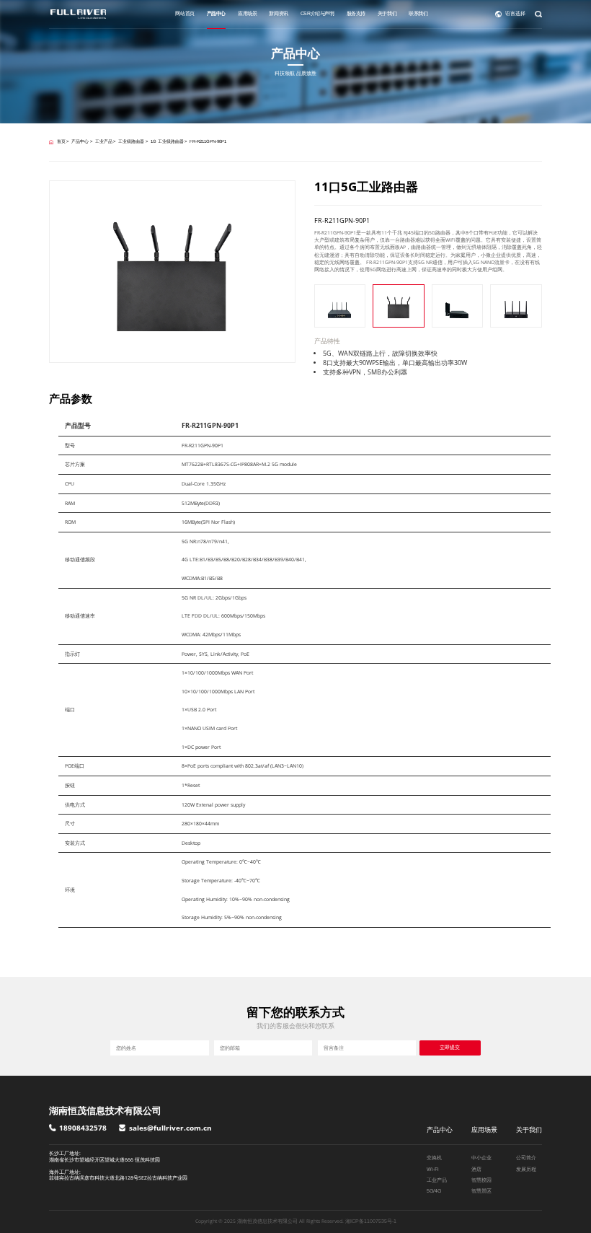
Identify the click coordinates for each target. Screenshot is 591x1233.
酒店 (476, 1169)
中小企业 (481, 1157)
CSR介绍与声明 (317, 13)
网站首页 (184, 13)
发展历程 (526, 1169)
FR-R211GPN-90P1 (208, 141)
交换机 (434, 1157)
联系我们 (418, 13)
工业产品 (103, 141)
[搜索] (538, 14)
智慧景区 (481, 1190)
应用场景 (247, 13)
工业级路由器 (131, 141)
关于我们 (387, 13)
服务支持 (356, 13)
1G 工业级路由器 (167, 141)
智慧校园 (481, 1179)
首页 (61, 141)
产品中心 (216, 13)
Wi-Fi (433, 1169)
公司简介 (526, 1157)
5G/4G (434, 1190)
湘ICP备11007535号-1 (370, 1221)
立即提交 (450, 1047)
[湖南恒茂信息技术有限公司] (78, 14)
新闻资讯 (278, 13)
